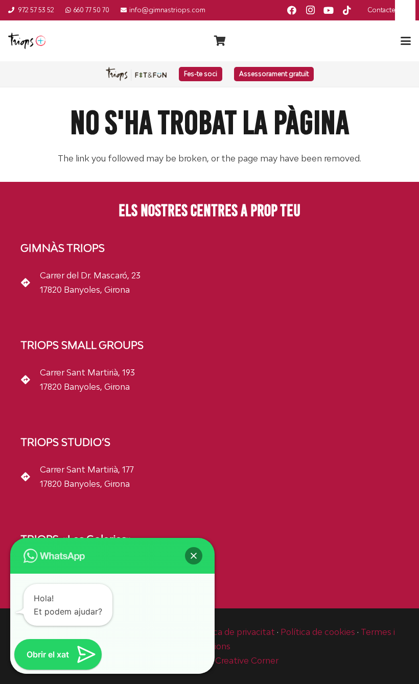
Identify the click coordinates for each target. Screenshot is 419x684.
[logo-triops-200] (26, 41)
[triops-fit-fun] (136, 74)
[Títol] (347, 10)
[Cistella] (219, 40)
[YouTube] (328, 10)
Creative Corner (246, 660)
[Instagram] (310, 10)
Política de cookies (318, 632)
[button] (405, 41)
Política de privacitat (234, 632)
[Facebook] (292, 10)
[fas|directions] (30, 282)
